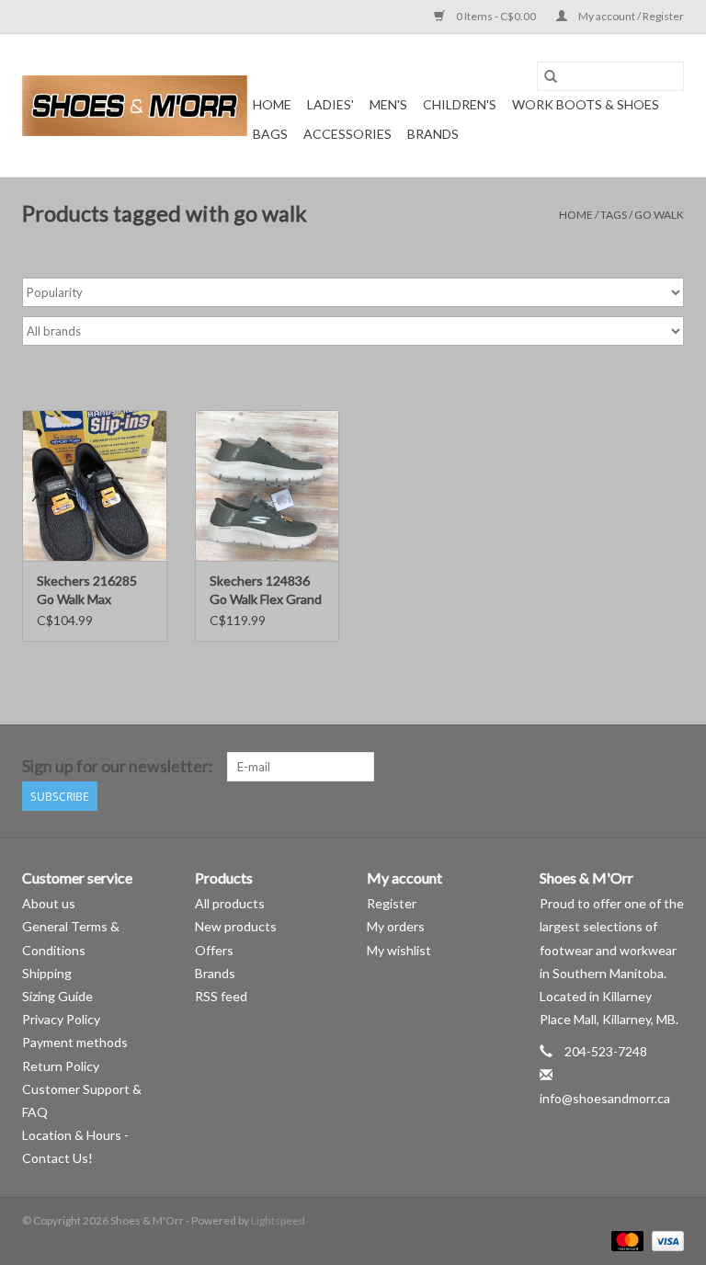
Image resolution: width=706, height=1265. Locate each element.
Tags (613, 215)
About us (48, 903)
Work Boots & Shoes (585, 104)
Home (272, 104)
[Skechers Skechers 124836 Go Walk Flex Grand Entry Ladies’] (267, 486)
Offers (214, 950)
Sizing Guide (57, 996)
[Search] (550, 76)
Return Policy (60, 1066)
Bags (270, 134)
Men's (388, 104)
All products (230, 903)
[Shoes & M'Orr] (134, 105)
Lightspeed (278, 1220)
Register (391, 903)
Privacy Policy (61, 1019)
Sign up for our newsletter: (117, 766)
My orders (396, 926)
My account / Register (630, 16)
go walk (659, 215)
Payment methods (75, 1042)
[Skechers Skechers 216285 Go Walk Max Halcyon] (94, 486)
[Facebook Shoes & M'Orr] (637, 766)
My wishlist (399, 950)
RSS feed (221, 996)
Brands (433, 134)
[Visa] (664, 1240)
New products (236, 926)
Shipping (47, 973)
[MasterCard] (625, 1240)
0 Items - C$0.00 (496, 16)
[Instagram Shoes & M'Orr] (669, 766)
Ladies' (330, 104)
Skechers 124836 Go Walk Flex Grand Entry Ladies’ (266, 591)
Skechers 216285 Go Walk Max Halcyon (87, 591)
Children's (459, 104)
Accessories (347, 134)
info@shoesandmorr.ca (605, 1098)
